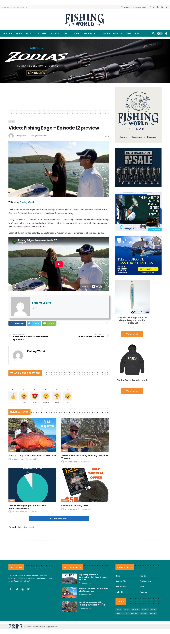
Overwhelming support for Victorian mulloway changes (27, 506)
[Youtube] (157, 7)
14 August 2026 (33, 511)
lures (125, 613)
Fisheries (135, 609)
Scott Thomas (19, 459)
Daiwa (126, 609)
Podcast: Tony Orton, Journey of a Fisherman (32, 455)
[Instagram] (161, 7)
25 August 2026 (33, 459)
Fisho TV (119, 592)
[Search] (153, 33)
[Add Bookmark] (106, 323)
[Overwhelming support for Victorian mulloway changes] (32, 485)
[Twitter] (154, 7)
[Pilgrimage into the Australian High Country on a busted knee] (69, 579)
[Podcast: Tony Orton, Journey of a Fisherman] (32, 435)
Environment (145, 581)
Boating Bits (120, 581)
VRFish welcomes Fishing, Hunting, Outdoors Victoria (84, 456)
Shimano (153, 613)
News (12, 122)
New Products (121, 586)
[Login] (166, 33)
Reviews (143, 592)
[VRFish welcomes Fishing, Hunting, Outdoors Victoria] (85, 435)
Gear (65, 501)
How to (143, 576)
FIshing (144, 609)
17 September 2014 (38, 135)
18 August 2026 (85, 461)
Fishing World (20, 135)
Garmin (153, 609)
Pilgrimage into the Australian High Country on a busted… (93, 577)
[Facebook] (150, 7)
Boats (119, 609)
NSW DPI (134, 613)
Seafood (144, 613)
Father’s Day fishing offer (74, 505)
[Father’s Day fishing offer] (85, 485)
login (17, 527)
